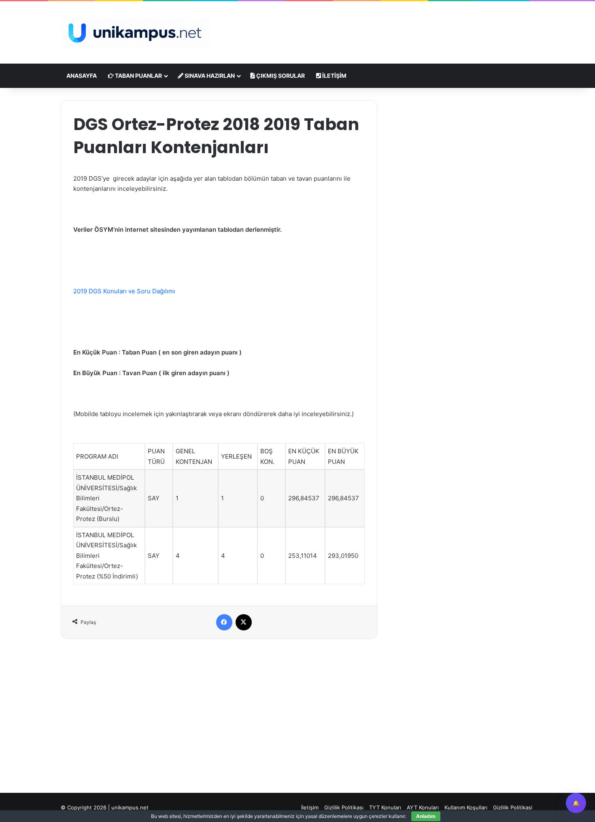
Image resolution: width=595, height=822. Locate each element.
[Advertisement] (378, 27)
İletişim (333, 75)
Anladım (426, 816)
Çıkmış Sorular (280, 75)
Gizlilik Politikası (343, 807)
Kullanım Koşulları (465, 807)
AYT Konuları (423, 807)
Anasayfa (81, 75)
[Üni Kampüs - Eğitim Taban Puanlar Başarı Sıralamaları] (135, 32)
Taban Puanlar (138, 75)
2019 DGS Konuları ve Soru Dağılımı (125, 291)
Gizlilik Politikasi (512, 807)
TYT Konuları (385, 807)
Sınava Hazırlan (209, 75)
